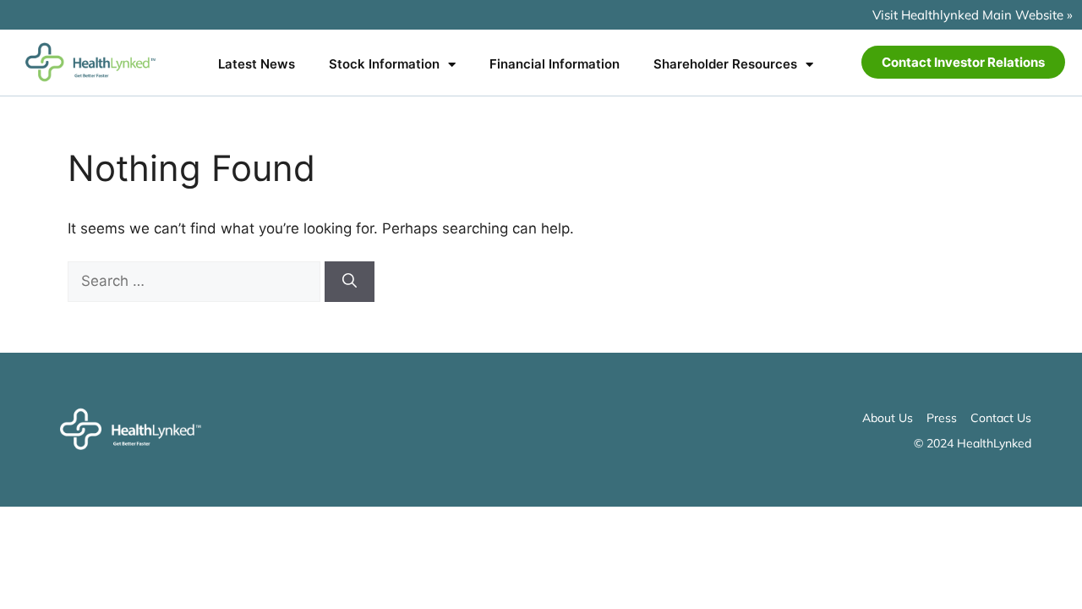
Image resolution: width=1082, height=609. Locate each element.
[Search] (349, 281)
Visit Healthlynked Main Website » (972, 15)
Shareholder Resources (725, 64)
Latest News (256, 64)
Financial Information (554, 64)
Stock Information (384, 64)
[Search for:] (196, 280)
